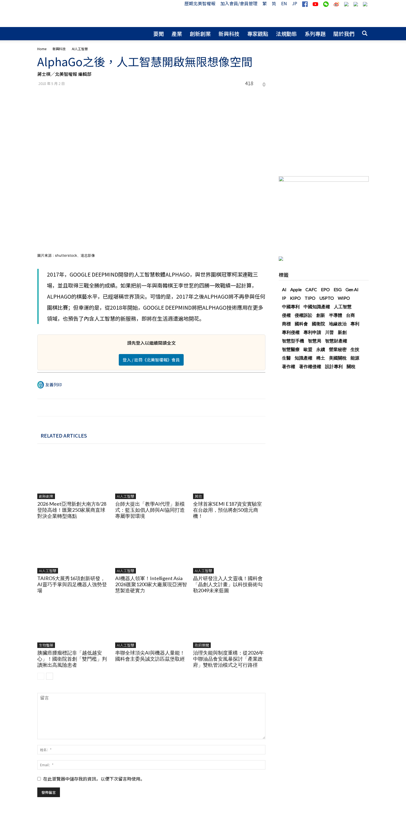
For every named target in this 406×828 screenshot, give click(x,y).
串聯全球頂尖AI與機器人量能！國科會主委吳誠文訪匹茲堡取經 (150, 656)
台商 (350, 315)
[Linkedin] (221, 95)
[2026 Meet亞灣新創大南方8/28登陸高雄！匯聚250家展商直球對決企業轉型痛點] (73, 474)
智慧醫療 (291, 349)
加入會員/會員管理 (238, 3)
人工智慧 (343, 306)
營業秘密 (338, 349)
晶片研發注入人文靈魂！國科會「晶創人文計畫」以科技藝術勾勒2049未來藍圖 (228, 584)
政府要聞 (202, 645)
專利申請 (312, 332)
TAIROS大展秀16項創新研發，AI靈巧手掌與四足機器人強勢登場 (72, 584)
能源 (354, 357)
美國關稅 (338, 357)
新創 (342, 332)
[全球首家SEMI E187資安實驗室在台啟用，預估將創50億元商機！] (229, 474)
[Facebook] (195, 95)
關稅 (351, 366)
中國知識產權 (317, 306)
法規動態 (286, 33)
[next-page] (49, 676)
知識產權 (303, 357)
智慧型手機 (293, 340)
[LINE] (233, 95)
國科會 (301, 323)
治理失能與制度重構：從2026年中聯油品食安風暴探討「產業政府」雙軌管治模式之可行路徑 (228, 659)
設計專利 (334, 366)
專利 (354, 323)
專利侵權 (291, 332)
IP (284, 298)
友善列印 (53, 384)
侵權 (286, 315)
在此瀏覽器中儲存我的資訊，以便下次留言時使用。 (94, 778)
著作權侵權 (310, 366)
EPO (325, 289)
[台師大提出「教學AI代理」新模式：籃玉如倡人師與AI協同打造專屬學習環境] (151, 474)
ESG (338, 289)
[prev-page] (40, 676)
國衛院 (318, 323)
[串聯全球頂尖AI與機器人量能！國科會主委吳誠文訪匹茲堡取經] (151, 623)
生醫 (286, 357)
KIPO (295, 298)
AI (284, 289)
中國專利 (291, 306)
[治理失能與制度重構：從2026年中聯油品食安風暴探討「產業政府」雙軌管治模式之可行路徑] (229, 623)
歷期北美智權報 (199, 3)
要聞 (158, 33)
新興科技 (228, 33)
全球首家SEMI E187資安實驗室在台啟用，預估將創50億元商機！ (227, 510)
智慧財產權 (336, 340)
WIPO (344, 298)
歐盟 (308, 349)
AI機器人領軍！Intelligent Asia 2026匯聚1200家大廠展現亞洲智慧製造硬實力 (151, 584)
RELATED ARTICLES (64, 435)
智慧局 (314, 340)
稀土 (320, 357)
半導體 (335, 315)
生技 (354, 349)
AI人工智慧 (125, 496)
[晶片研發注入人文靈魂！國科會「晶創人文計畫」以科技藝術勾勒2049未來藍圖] (229, 549)
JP (294, 3)
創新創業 (200, 33)
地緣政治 (338, 323)
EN (284, 3)
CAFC (311, 289)
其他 (198, 496)
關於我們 (343, 33)
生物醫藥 (46, 645)
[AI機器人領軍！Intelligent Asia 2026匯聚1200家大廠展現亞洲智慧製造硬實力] (151, 549)
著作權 (288, 366)
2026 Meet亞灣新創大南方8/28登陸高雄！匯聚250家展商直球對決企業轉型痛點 (71, 510)
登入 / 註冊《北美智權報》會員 (151, 360)
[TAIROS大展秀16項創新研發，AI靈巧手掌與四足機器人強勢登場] (73, 549)
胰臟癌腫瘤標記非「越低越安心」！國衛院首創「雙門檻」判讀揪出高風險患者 (72, 659)
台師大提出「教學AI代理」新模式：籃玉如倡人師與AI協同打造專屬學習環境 (150, 510)
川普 (329, 332)
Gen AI (352, 289)
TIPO (310, 298)
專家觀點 (257, 33)
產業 (177, 33)
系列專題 (315, 33)
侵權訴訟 (303, 315)
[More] (259, 95)
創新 (320, 315)
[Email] (246, 95)
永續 (320, 349)
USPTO (326, 298)
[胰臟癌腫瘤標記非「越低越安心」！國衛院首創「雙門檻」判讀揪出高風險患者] (73, 623)
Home (41, 48)
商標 (286, 323)
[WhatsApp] (208, 95)
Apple (296, 289)
